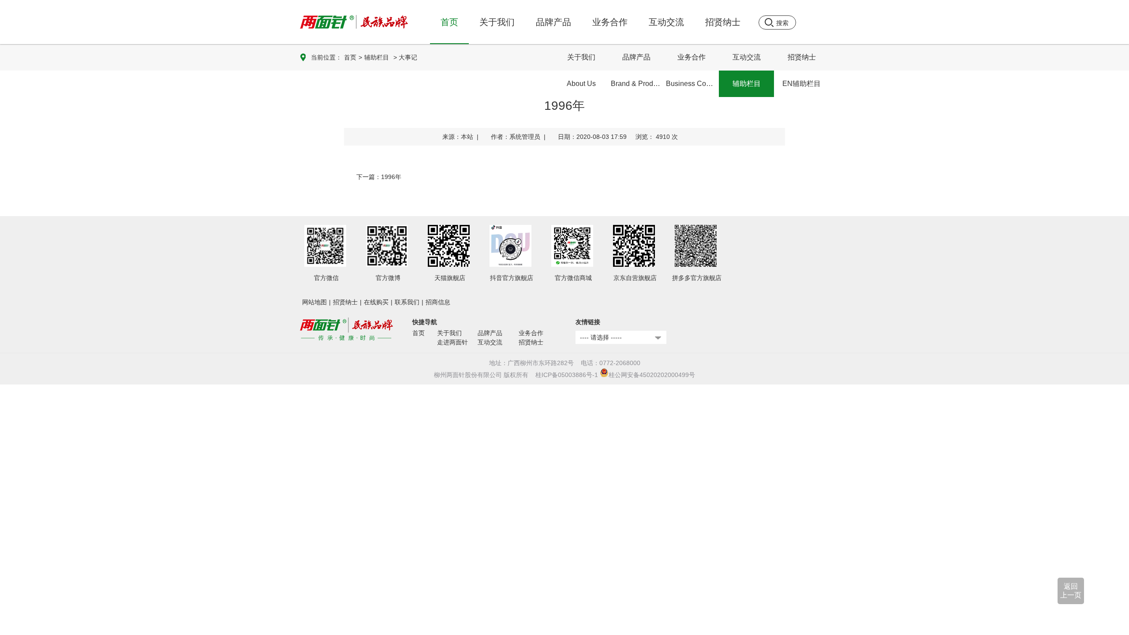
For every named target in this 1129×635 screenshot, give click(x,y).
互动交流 (747, 57)
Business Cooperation (692, 83)
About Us (581, 83)
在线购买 (376, 302)
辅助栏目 (376, 57)
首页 (449, 22)
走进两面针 (452, 342)
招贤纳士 (802, 57)
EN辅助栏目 (801, 83)
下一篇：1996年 (378, 176)
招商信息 (438, 302)
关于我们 (581, 57)
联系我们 (407, 302)
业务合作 (691, 57)
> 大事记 (405, 57)
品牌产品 (636, 57)
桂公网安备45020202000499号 (652, 374)
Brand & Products (637, 83)
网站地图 (314, 302)
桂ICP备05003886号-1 (566, 374)
